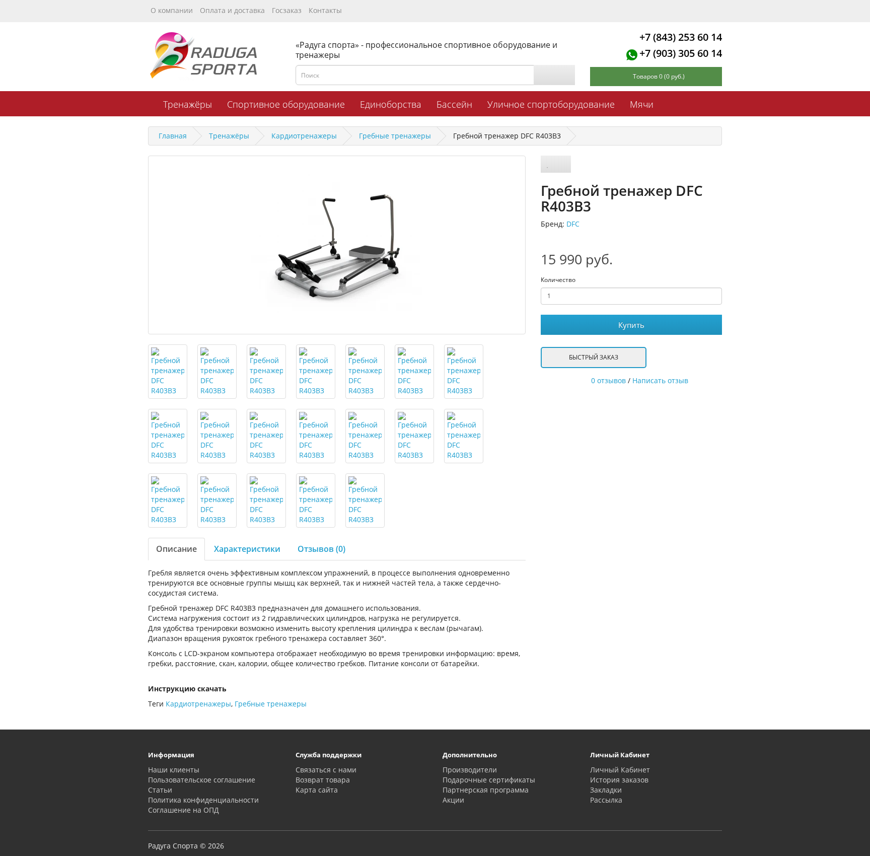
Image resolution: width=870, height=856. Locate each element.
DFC (572, 224)
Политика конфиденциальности (203, 800)
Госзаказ (287, 10)
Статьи (160, 790)
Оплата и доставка (232, 10)
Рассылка (606, 800)
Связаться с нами (326, 769)
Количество (558, 279)
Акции (453, 800)
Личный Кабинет (620, 769)
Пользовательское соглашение (201, 779)
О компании (172, 10)
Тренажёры (187, 104)
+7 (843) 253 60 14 (680, 37)
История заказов (619, 779)
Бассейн (454, 104)
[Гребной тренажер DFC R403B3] (337, 245)
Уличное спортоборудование (551, 104)
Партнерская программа (486, 790)
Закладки (606, 790)
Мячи (642, 104)
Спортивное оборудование (286, 104)
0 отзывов (608, 380)
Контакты (325, 10)
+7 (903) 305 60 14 (680, 53)
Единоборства (390, 104)
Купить (631, 325)
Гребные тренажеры (271, 703)
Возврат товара (323, 779)
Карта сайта (317, 790)
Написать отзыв (660, 380)
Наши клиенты (173, 769)
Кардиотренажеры (198, 703)
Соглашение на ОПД (183, 810)
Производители (470, 769)
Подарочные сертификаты (489, 779)
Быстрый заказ (593, 357)
